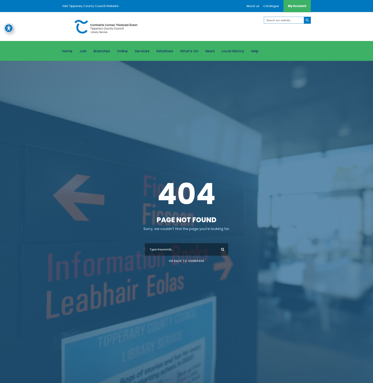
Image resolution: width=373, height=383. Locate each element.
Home (67, 51)
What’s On (189, 51)
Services (142, 51)
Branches (102, 51)
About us (252, 6)
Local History (233, 51)
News (210, 51)
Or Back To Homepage (186, 261)
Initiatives (164, 51)
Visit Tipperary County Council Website (90, 6)
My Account (297, 6)
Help (255, 51)
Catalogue (271, 6)
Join (83, 51)
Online (122, 51)
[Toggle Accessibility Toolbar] (8, 28)
